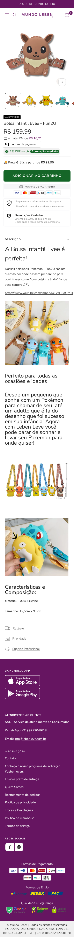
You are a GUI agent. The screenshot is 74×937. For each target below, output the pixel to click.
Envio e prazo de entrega (22, 779)
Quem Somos (14, 787)
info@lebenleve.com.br (30, 739)
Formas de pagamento (24, 144)
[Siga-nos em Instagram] (19, 847)
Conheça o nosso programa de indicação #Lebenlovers (32, 769)
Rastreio (18, 628)
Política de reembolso (19, 818)
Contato (10, 758)
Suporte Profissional (26, 649)
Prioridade (19, 638)
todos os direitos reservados (48, 206)
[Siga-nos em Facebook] (10, 847)
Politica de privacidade (20, 802)
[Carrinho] (67, 15)
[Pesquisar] (14, 15)
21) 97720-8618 (35, 730)
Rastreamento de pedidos (22, 795)
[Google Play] (22, 698)
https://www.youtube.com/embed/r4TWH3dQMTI (39, 293)
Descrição (13, 239)
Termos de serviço (17, 826)
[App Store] (23, 685)
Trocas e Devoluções (19, 810)
